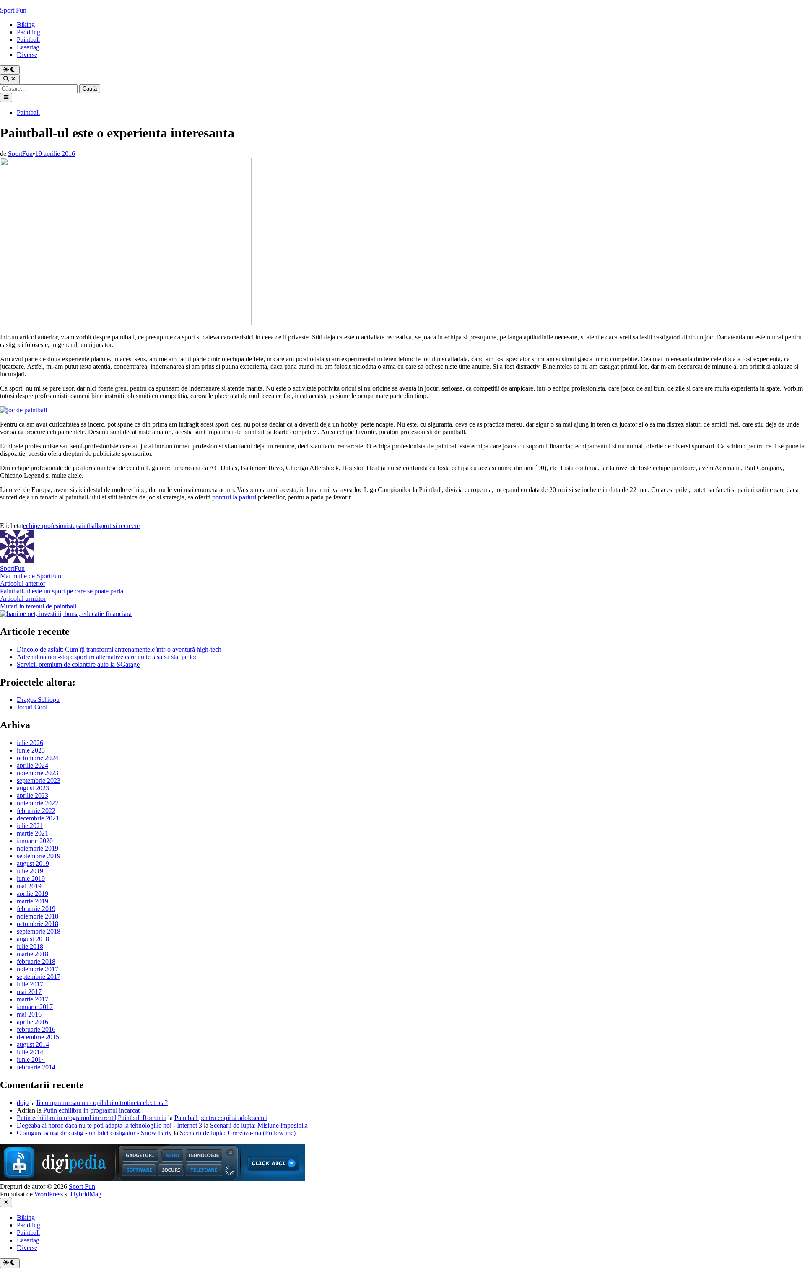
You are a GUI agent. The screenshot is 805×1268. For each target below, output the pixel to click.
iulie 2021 (30, 825)
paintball (86, 525)
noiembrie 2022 (37, 803)
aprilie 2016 (32, 1021)
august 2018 (33, 938)
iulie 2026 (30, 742)
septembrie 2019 (38, 855)
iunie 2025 (31, 750)
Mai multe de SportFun (30, 576)
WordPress (48, 1194)
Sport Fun (13, 10)
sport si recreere (119, 525)
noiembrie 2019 (37, 848)
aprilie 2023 (32, 795)
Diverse (27, 54)
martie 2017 (32, 999)
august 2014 (33, 1044)
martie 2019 (32, 901)
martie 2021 (32, 833)
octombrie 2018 (37, 923)
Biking (26, 24)
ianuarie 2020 (35, 840)
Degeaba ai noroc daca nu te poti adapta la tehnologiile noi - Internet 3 (109, 1125)
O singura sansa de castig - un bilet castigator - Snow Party (94, 1132)
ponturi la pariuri (234, 497)
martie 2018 (32, 953)
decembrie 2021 (38, 818)
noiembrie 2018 (37, 916)
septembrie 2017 (38, 976)
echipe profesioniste (49, 525)
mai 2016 (29, 1014)
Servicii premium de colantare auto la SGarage (78, 664)
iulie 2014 (30, 1052)
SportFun (20, 153)
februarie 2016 (36, 1029)
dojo (23, 1102)
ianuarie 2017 (35, 1006)
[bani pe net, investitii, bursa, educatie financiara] (66, 613)
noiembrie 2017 (37, 969)
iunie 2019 (31, 878)
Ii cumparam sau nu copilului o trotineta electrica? (102, 1102)
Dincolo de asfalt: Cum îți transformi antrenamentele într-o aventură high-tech (119, 649)
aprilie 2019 (32, 893)
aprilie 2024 (32, 765)
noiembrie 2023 (37, 772)
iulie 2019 (30, 871)
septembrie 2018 (38, 931)
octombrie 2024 (37, 757)
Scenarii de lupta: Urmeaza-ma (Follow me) (238, 1132)
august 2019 (33, 863)
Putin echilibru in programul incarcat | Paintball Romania (91, 1117)
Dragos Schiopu (38, 699)
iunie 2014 (31, 1059)
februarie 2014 (36, 1067)
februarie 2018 (36, 961)
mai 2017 (29, 991)
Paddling (28, 32)
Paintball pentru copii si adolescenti (220, 1117)
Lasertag (28, 47)
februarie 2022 (36, 810)
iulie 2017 (30, 984)
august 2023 (33, 788)
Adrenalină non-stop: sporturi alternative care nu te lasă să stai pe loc (107, 656)
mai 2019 (29, 886)
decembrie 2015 (38, 1036)
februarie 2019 (36, 908)
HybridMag (85, 1194)
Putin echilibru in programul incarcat (91, 1110)
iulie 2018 (30, 946)
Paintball (28, 39)
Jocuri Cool (32, 707)
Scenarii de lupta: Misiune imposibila (259, 1125)
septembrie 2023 (38, 780)
